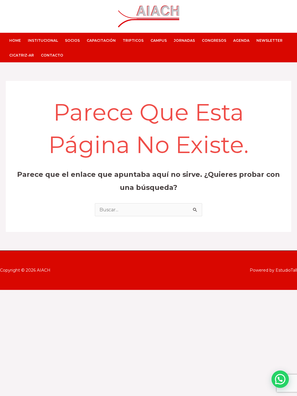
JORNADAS (184, 40)
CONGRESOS (214, 40)
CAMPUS (159, 40)
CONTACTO (52, 55)
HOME (15, 40)
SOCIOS (72, 40)
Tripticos (133, 40)
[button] (280, 379)
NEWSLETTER (269, 40)
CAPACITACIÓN (101, 40)
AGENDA (241, 40)
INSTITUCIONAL (43, 40)
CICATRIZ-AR (21, 55)
